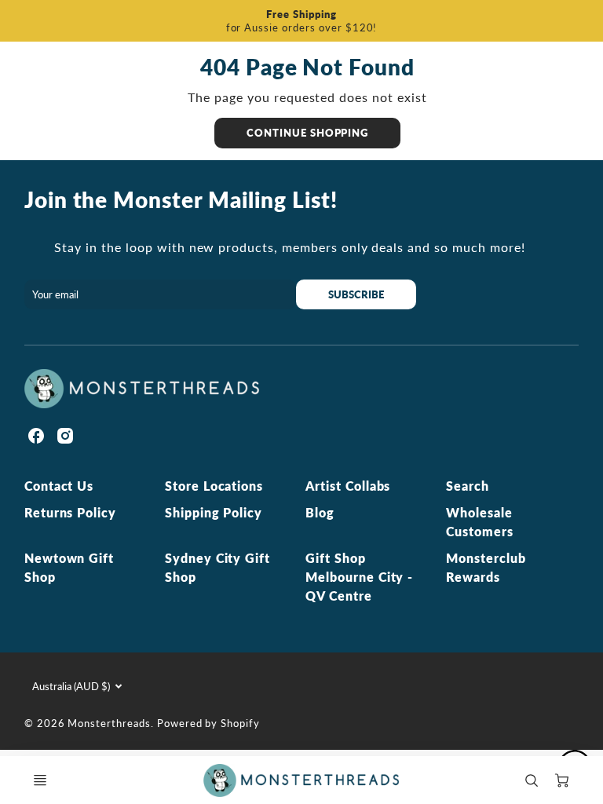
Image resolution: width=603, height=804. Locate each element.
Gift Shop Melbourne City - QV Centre (359, 576)
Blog (319, 512)
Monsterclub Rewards (486, 567)
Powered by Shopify (208, 723)
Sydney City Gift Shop (217, 567)
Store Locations (214, 485)
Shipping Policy (213, 512)
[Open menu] (40, 780)
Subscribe (357, 294)
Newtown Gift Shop (69, 567)
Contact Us (59, 485)
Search (467, 485)
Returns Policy (70, 512)
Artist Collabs (347, 485)
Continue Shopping (307, 132)
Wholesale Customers (479, 522)
